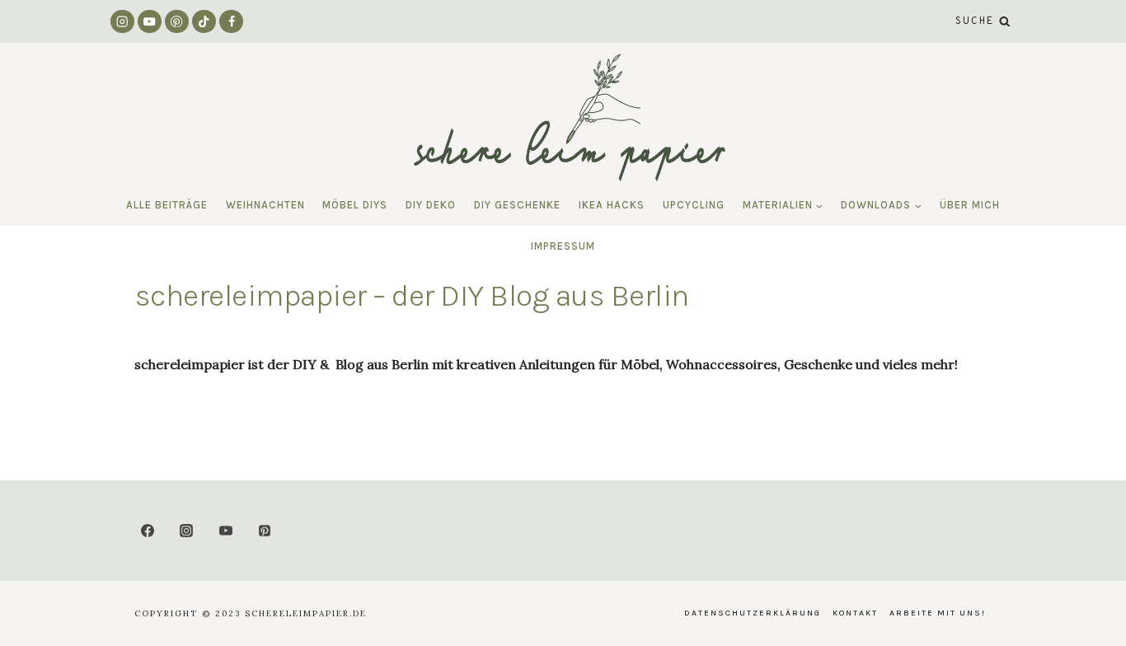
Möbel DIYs (354, 205)
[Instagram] (122, 22)
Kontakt (855, 613)
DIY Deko (431, 205)
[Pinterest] (177, 22)
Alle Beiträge (167, 205)
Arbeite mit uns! (937, 613)
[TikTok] (204, 22)
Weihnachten (265, 205)
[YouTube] (150, 22)
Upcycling (694, 205)
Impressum (563, 246)
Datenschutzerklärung (752, 613)
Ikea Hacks (612, 205)
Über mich (970, 205)
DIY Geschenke (517, 205)
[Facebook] (231, 22)
